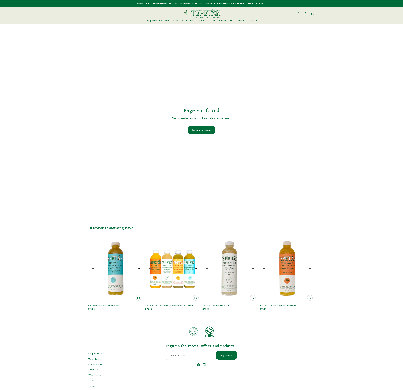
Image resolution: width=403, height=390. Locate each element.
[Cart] (312, 13)
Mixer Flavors (95, 358)
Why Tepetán (95, 375)
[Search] (299, 13)
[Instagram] (204, 365)
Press (91, 380)
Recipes (92, 385)
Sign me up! (226, 355)
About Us (93, 369)
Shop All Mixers (96, 353)
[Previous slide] (93, 269)
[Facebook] (199, 365)
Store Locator (95, 364)
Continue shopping (201, 130)
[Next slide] (138, 269)
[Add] (138, 298)
